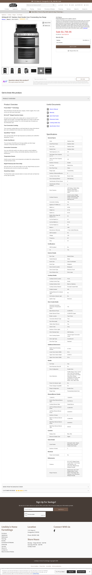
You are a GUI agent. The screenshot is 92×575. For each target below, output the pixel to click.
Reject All (71, 571)
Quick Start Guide (54, 116)
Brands (39, 9)
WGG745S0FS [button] (15, 19)
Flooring (32, 9)
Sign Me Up (61, 509)
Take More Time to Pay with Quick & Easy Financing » (47, 12)
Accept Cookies (81, 571)
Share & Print (47, 22)
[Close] (89, 571)
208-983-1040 (57, 1)
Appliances (15, 9)
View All (48, 70)
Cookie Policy (36, 573)
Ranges (14, 14)
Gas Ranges (19, 14)
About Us (76, 9)
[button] (59, 5)
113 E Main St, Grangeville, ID (42, 1)
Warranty (52, 112)
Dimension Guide (54, 119)
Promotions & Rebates (50, 9)
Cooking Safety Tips (55, 122)
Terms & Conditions (34, 566)
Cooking (9, 14)
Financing (61, 9)
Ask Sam (82, 79)
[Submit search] (53, 5)
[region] (46, 572)
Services (69, 9)
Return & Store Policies (8, 552)
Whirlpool (4, 19)
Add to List (47, 25)
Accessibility (48, 566)
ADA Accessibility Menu (56, 566)
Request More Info (74, 50)
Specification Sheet (55, 126)
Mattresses (23, 9)
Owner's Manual (54, 109)
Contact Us (84, 9)
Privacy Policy (42, 566)
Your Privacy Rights (60, 571)
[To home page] (12, 5)
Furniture (7, 9)
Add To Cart (73, 46)
